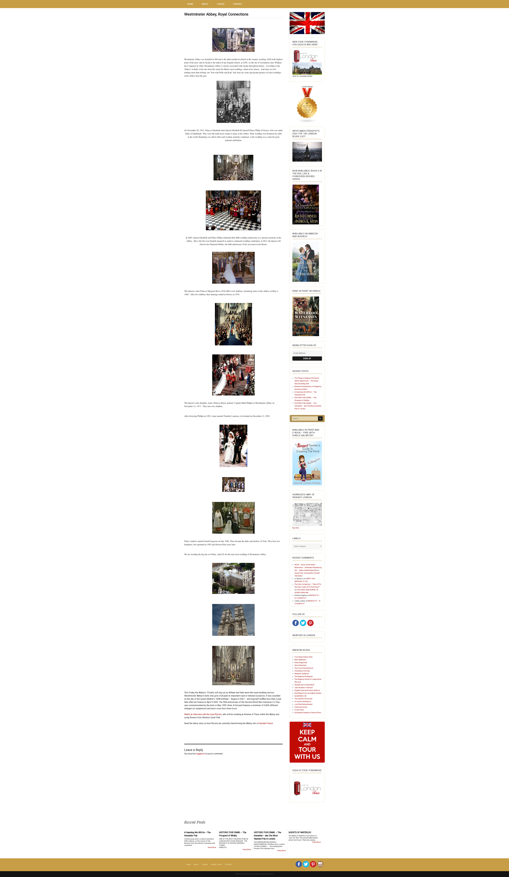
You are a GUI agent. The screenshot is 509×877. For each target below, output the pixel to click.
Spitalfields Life (300, 696)
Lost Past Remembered (303, 704)
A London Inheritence (303, 701)
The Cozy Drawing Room (304, 668)
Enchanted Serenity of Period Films (308, 713)
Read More (212, 847)
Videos (220, 4)
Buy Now (295, 528)
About (205, 4)
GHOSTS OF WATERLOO (300, 832)
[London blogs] (307, 105)
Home (190, 4)
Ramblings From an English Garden (308, 693)
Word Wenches (300, 665)
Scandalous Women (302, 671)
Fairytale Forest (265, 723)
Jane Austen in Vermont (304, 688)
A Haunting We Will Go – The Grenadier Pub (197, 834)
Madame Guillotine (302, 674)
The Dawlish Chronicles (303, 699)
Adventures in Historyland (304, 685)
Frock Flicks (299, 710)
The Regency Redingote (304, 676)
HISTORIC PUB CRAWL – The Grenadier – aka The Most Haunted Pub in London (308, 406)
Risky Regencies (301, 662)
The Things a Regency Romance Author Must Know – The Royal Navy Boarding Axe (307, 381)
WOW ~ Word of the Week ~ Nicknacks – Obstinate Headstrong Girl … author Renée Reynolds (308, 567)
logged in (200, 753)
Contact (237, 4)
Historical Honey (301, 707)
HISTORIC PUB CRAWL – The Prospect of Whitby (232, 834)
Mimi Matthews (300, 660)
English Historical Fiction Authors (307, 690)
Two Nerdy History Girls (303, 657)
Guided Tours (216, 864)
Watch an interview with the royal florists (203, 714)
